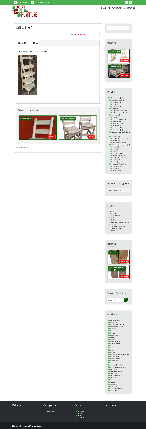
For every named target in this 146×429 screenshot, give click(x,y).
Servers (115, 160)
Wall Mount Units (118, 143)
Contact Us (129, 8)
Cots (114, 104)
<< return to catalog (22, 147)
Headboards (117, 123)
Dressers (116, 121)
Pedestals (116, 128)
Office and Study (117, 164)
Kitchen (114, 136)
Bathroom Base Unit (119, 111)
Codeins (40, 426)
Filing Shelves (117, 170)
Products (81, 417)
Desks (115, 168)
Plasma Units (117, 157)
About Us (81, 411)
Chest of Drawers (118, 119)
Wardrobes (116, 130)
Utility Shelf (24, 27)
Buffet (115, 149)
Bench (115, 147)
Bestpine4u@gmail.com (41, 2)
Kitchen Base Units (119, 138)
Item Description (28, 43)
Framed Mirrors (118, 155)
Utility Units (117, 140)
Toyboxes (116, 106)
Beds (114, 117)
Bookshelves (117, 166)
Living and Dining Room (119, 145)
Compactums (117, 102)
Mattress (116, 125)
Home (103, 8)
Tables (115, 162)
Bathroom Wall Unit (119, 113)
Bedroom (114, 115)
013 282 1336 (22, 2)
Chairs (115, 151)
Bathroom (114, 108)
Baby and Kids (116, 100)
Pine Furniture (114, 8)
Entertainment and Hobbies (120, 132)
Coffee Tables (117, 153)
